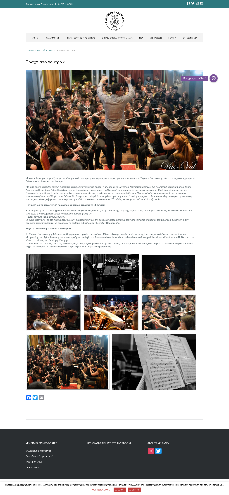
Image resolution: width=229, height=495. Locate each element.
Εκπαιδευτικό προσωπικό (39, 456)
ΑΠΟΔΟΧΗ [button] (119, 490)
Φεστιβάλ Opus (34, 461)
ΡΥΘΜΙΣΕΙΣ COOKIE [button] (100, 490)
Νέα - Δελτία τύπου (45, 50)
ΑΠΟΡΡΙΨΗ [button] (134, 490)
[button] (214, 78)
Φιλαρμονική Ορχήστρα (38, 450)
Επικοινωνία (32, 467)
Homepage (30, 50)
